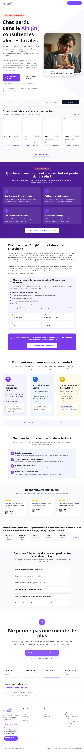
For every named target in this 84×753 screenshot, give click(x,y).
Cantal (23, 692)
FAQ (46, 3)
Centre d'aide (68, 714)
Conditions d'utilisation (75, 748)
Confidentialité (63, 748)
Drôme (30, 692)
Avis (26, 3)
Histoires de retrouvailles (71, 716)
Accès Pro (26, 716)
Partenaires (47, 716)
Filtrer (71, 102)
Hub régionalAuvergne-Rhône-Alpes (15, 91)
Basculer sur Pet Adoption (9, 738)
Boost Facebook (38, 3)
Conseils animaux (69, 719)
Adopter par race (69, 726)
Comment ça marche (29, 712)
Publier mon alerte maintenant (43, 345)
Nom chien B (68, 723)
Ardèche (15, 692)
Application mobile (28, 723)
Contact (46, 714)
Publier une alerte (11, 77)
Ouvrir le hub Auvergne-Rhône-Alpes (16, 687)
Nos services (18, 3)
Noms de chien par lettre (71, 721)
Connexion (63, 3)
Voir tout (76, 114)
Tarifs (30, 3)
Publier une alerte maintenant (43, 653)
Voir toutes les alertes (42, 154)
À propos (46, 712)
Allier (7, 692)
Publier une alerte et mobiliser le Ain (43, 231)
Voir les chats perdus (31, 77)
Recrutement (47, 719)
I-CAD (11, 219)
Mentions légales (52, 748)
